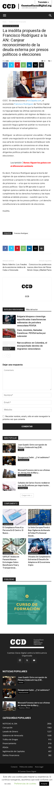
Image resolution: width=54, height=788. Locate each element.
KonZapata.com (34, 100)
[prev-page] (4, 355)
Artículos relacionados (13, 309)
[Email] (35, 65)
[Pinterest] (17, 65)
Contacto (14, 767)
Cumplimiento (7, 524)
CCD (7, 61)
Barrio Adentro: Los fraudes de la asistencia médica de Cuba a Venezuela (15, 267)
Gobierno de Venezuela (17, 22)
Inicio (4, 22)
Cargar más (26, 495)
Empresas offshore (25, 475)
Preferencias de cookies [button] (25, 783)
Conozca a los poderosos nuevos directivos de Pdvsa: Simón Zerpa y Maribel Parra (39, 267)
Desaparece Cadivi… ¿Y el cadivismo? (34, 457)
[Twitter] (11, 65)
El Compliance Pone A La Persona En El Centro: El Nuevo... (13, 530)
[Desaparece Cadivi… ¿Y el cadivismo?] (9, 460)
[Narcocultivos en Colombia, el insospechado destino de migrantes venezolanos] (9, 345)
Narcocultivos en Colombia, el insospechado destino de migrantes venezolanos (32, 345)
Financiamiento (23, 460)
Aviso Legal (39, 767)
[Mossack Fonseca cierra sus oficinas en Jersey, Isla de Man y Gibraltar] (9, 473)
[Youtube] (34, 660)
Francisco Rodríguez (23, 104)
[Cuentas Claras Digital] (27, 6)
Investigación (23, 488)
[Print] (41, 65)
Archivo (21, 450)
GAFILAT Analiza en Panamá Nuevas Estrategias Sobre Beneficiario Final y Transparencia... (11, 562)
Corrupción (6, 323)
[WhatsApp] (23, 65)
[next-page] (8, 355)
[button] (4, 15)
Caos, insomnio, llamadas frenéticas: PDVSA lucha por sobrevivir (31, 333)
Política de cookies (26, 767)
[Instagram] (20, 660)
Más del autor (32, 309)
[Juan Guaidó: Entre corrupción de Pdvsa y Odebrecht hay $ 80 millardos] (9, 448)
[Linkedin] (29, 65)
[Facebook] (5, 65)
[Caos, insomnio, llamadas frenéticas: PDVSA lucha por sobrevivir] (9, 333)
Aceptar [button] (44, 784)
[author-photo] (27, 293)
